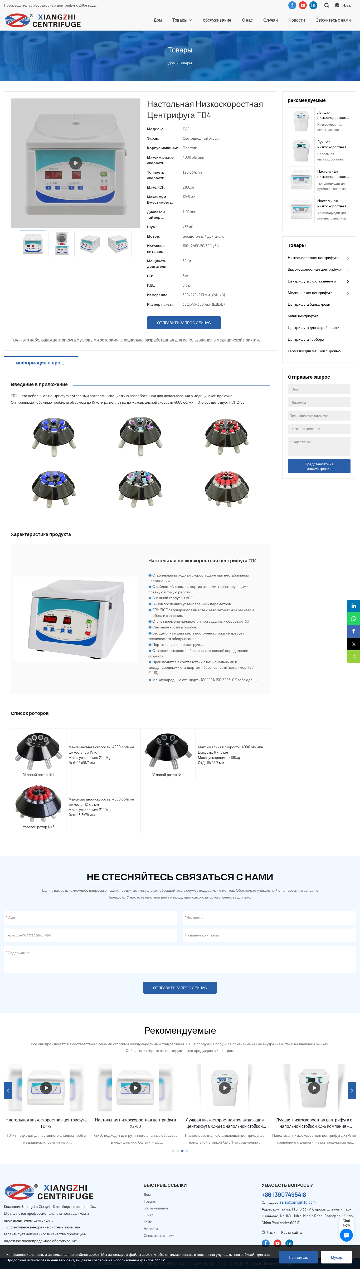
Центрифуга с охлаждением (312, 281)
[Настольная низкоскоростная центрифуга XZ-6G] (135, 1087)
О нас (247, 19)
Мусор (336, 1257)
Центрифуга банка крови (309, 304)
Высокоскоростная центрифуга (314, 269)
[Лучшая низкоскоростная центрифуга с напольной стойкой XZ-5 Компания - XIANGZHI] (314, 1087)
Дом (158, 19)
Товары (179, 19)
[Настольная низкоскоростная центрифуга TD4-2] (46, 1087)
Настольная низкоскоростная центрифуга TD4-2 (333, 176)
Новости (296, 19)
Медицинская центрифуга (310, 292)
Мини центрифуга (303, 316)
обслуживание (217, 19)
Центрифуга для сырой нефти (313, 327)
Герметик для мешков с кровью (314, 351)
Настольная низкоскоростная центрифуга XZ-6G (332, 205)
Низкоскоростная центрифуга (313, 257)
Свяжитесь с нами (333, 19)
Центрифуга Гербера (306, 339)
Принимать (298, 1257)
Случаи (270, 19)
